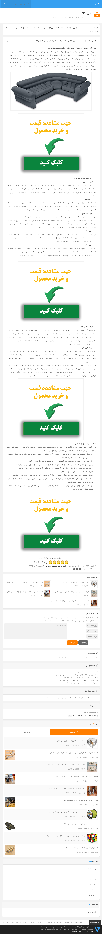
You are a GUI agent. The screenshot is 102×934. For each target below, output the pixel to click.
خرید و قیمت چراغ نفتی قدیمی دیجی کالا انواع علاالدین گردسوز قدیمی (70, 601)
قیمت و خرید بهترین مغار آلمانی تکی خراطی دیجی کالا (82, 847)
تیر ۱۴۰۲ (93, 890)
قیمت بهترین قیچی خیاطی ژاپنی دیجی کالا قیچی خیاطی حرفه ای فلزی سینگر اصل (23, 582)
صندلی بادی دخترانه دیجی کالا (89, 658)
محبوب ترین (26, 732)
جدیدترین (72, 732)
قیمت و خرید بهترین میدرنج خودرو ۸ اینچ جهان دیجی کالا (81, 824)
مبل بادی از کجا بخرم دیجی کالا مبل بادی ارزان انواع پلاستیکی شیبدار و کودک (64, 40)
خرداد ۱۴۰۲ (92, 895)
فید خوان (74, 931)
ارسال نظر (73, 642)
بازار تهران (77, 927)
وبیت (79, 931)
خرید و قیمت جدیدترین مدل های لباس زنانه (75, 922)
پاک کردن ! (83, 642)
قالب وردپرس (91, 912)
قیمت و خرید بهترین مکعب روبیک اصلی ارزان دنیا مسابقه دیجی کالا (65, 836)
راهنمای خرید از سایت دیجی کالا (60, 28)
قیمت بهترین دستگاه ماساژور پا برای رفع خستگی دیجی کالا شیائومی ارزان (23, 591)
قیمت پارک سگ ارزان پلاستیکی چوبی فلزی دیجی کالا (72, 582)
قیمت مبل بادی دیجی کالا (71, 658)
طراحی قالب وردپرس (87, 931)
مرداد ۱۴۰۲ (93, 884)
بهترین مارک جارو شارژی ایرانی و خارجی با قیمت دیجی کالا (81, 800)
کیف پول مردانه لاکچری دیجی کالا (12, 922)
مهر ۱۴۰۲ (93, 874)
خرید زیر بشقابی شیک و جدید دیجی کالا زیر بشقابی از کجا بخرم (70, 591)
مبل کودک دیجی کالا (57, 658)
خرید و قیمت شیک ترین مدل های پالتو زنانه (34, 922)
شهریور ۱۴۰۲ (92, 879)
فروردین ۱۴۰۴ (92, 869)
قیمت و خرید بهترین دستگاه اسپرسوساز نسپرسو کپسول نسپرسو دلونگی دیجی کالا (69, 698)
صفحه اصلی (77, 28)
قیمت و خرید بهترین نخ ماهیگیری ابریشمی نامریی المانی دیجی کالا (66, 812)
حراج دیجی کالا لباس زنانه (55, 922)
